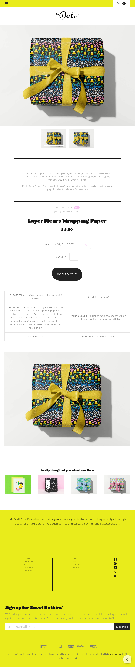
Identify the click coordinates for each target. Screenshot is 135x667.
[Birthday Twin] (18, 484)
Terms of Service (29, 573)
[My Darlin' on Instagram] (116, 568)
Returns (76, 567)
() (121, 3)
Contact (76, 561)
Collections (29, 561)
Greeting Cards (29, 564)
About (76, 558)
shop (57, 207)
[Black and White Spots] (51, 484)
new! (77, 207)
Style (46, 244)
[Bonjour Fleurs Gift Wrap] (116, 484)
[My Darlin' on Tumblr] (116, 572)
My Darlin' (115, 654)
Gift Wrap (67, 207)
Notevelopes (29, 567)
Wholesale (76, 564)
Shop (28, 558)
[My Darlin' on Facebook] (116, 560)
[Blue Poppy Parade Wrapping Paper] (84, 484)
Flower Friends (71, 211)
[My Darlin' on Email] (116, 576)
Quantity (61, 256)
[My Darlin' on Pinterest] (116, 564)
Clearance (29, 570)
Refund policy (29, 576)
